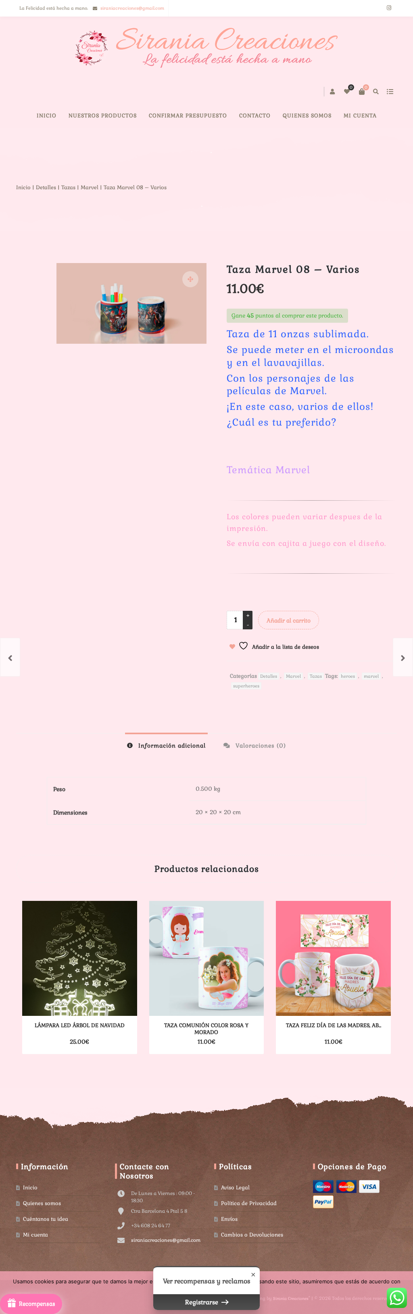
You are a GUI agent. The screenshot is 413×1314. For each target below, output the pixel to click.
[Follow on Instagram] (389, 8)
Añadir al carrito (289, 620)
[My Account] (333, 91)
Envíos (229, 1219)
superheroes (246, 686)
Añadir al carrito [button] (65, 1042)
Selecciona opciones (192, 1042)
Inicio (46, 115)
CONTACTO (255, 115)
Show (31, 1304)
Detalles (46, 187)
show (390, 91)
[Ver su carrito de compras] (362, 91)
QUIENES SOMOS (307, 115)
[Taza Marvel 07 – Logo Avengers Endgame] (403, 657)
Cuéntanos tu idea (45, 1219)
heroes (348, 676)
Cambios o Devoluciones (252, 1234)
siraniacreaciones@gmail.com (132, 8)
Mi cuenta (360, 115)
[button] (190, 279)
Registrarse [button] (202, 1302)
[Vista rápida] (99, 1042)
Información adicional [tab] (171, 745)
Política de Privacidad (249, 1203)
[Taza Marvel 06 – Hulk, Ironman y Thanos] (10, 657)
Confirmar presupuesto (188, 115)
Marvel (89, 187)
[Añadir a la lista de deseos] (114, 1042)
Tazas (68, 187)
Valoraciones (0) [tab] (260, 745)
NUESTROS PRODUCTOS (103, 115)
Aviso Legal (235, 1187)
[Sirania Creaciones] (207, 48)
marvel (371, 676)
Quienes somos (42, 1203)
